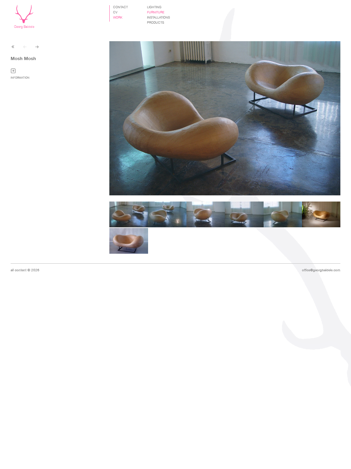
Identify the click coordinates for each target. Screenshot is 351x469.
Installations (158, 17)
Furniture (156, 12)
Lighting (154, 7)
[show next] (37, 46)
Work (117, 17)
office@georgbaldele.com (321, 270)
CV (115, 12)
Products (155, 23)
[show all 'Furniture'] (13, 46)
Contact (120, 7)
